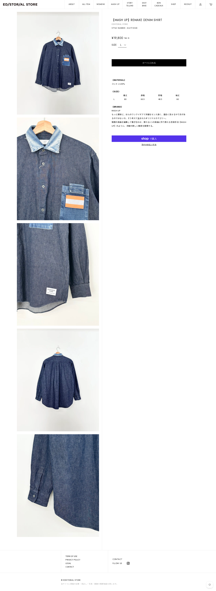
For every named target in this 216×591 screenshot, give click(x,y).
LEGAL (68, 563)
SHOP (173, 4)
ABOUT (72, 4)
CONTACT (117, 559)
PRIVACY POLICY (73, 559)
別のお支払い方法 (149, 144)
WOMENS (101, 4)
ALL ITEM (86, 4)
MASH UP (115, 4)
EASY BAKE (144, 4)
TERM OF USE (71, 556)
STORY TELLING (129, 4)
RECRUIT (188, 4)
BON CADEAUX (159, 4)
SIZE (114, 45)
